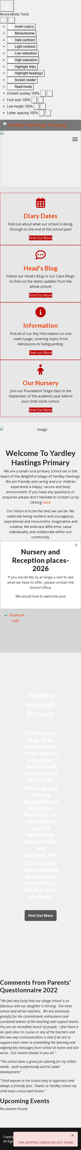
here (46, 502)
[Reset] (3, 20)
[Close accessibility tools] (11, 20)
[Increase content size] (49, 93)
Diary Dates (40, 216)
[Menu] (75, 139)
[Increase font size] (40, 100)
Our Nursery (40, 383)
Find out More (40, 352)
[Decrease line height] (36, 106)
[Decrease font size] (34, 100)
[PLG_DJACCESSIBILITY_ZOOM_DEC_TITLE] (43, 93)
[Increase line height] (43, 106)
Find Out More (40, 238)
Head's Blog (40, 268)
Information (40, 325)
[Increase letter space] (48, 113)
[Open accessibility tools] (7, 6)
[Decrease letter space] (41, 113)
